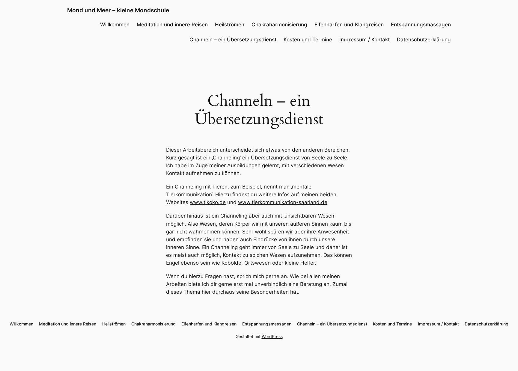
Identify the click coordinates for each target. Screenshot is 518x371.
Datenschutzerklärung (424, 40)
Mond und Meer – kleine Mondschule (118, 10)
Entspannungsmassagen (421, 25)
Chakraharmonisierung (279, 25)
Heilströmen (229, 25)
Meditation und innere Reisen (172, 25)
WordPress (272, 336)
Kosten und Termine (308, 40)
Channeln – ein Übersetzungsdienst (232, 40)
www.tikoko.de (208, 202)
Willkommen (115, 25)
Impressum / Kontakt (364, 40)
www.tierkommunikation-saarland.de (282, 202)
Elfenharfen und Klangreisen (349, 25)
